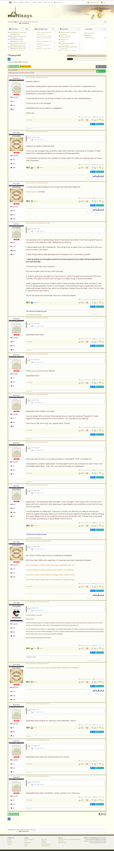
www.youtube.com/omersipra (33, 314)
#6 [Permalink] (29, 354)
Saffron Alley (61, 841)
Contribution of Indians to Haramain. (44, 36)
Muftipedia (43, 841)
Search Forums (90, 33)
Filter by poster (26, 66)
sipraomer (16, 224)
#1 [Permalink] (29, 77)
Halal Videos (44, 842)
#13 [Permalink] (29, 703)
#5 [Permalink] (29, 317)
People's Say (35, 21)
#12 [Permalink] (29, 663)
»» (18, 59)
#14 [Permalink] (29, 740)
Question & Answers (28, 839)
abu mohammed (19, 37)
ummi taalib (16, 602)
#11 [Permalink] (29, 601)
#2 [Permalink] (29, 131)
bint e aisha (16, 132)
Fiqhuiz (25, 845)
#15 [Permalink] (29, 776)
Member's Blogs (27, 842)
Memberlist (89, 35)
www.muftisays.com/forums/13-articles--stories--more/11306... (50, 570)
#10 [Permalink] (29, 540)
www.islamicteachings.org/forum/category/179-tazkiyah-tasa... (50, 580)
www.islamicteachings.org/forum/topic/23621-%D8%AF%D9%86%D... (53, 668)
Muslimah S (16, 78)
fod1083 (18, 34)
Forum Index (19, 21)
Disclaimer (10, 841)
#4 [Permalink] (29, 223)
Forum (25, 841)
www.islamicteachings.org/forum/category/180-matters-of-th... (50, 575)
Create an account (94, 2)
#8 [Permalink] (29, 442)
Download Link (32, 192)
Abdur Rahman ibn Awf (21, 45)
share (93, 124)
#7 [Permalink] (29, 394)
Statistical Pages (89, 37)
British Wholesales (62, 842)
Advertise (9, 844)
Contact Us (10, 842)
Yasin (63, 41)
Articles (25, 844)
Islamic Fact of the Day (46, 844)
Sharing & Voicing (27, 21)
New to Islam (44, 839)
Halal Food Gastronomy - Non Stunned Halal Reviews (69, 839)
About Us (9, 839)
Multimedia (58, 2)
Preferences (102, 66)
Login (104, 2)
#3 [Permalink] (29, 182)
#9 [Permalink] (29, 484)
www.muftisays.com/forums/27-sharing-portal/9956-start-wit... (50, 565)
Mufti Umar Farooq (45, 845)
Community (49, 2)
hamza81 (64, 34)
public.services (65, 48)
